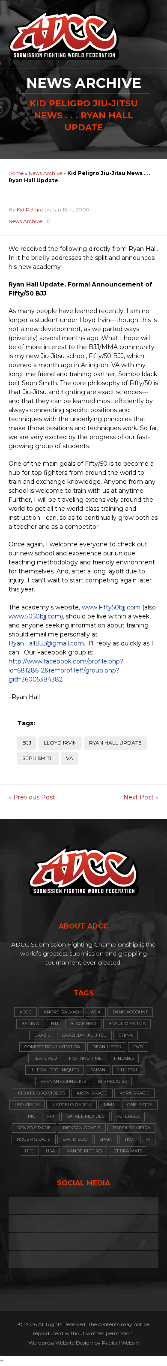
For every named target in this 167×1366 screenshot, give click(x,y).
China (126, 1035)
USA (50, 1151)
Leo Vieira (27, 1104)
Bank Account (130, 1012)
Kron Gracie (92, 1093)
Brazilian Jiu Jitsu (84, 1035)
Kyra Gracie (134, 1093)
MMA (109, 1104)
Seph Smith (38, 758)
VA (69, 758)
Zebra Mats (128, 1151)
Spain (106, 1139)
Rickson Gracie (82, 1128)
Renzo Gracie (34, 1128)
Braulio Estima (127, 1023)
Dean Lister (106, 1046)
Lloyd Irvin (60, 742)
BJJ (26, 742)
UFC (29, 1151)
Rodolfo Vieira (131, 1128)
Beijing (30, 1023)
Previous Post (34, 797)
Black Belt (83, 1023)
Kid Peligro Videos (41, 1093)
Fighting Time (85, 1058)
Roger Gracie (34, 1139)
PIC (31, 1116)
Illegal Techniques (54, 1070)
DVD (138, 1046)
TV (147, 1139)
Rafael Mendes (85, 1116)
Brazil (42, 1035)
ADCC (25, 1012)
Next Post (138, 797)
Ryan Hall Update (115, 742)
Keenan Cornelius (63, 1081)
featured (45, 1058)
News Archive (45, 173)
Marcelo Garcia (71, 1104)
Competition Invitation (52, 1046)
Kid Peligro (30, 209)
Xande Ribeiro (84, 1151)
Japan (98, 1070)
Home (16, 173)
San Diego (75, 1139)
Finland (124, 1058)
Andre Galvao (61, 1012)
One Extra (139, 1104)
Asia (96, 1012)
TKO (129, 1139)
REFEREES (128, 1116)
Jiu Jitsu (127, 1070)
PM (50, 1116)
